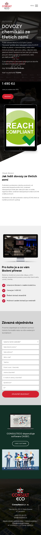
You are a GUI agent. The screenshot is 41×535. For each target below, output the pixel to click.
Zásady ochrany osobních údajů (13, 521)
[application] (20, 459)
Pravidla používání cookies (20, 523)
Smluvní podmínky (31, 521)
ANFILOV (30, 525)
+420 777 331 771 (20, 515)
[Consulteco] (7, 6)
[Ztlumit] (30, 468)
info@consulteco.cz (20, 517)
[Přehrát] (5, 468)
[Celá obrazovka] (36, 468)
